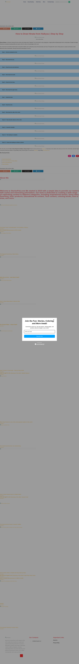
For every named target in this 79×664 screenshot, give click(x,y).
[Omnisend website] (39, 343)
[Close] (54, 320)
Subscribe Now (39, 336)
